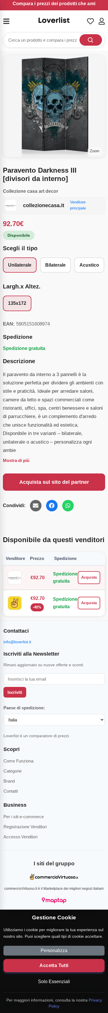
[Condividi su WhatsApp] (68, 505)
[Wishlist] (90, 21)
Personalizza (54, 950)
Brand (9, 781)
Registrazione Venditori (25, 826)
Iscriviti (14, 692)
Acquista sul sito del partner (54, 482)
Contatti (10, 791)
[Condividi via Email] (35, 505)
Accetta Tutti (53, 965)
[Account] (101, 21)
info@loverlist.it (17, 642)
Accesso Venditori (20, 836)
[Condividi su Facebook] (52, 505)
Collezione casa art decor (30, 191)
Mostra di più (16, 460)
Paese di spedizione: (24, 707)
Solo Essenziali (54, 981)
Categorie (12, 771)
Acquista (89, 577)
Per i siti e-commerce (23, 816)
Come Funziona (18, 760)
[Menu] (10, 21)
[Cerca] (90, 40)
